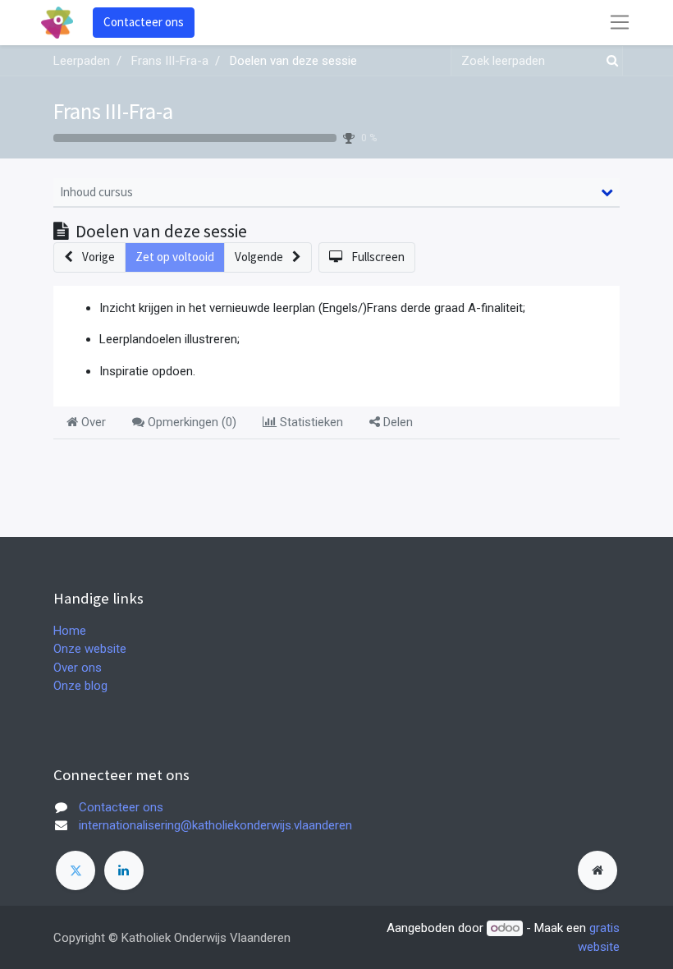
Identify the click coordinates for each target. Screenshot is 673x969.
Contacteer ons (143, 22)
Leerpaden (81, 60)
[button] (89, 257)
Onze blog (80, 685)
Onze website (89, 648)
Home (69, 630)
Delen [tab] (396, 422)
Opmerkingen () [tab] (190, 422)
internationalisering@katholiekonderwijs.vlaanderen (215, 825)
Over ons (77, 667)
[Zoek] (609, 61)
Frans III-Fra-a (113, 111)
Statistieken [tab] (310, 422)
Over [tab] (92, 422)
